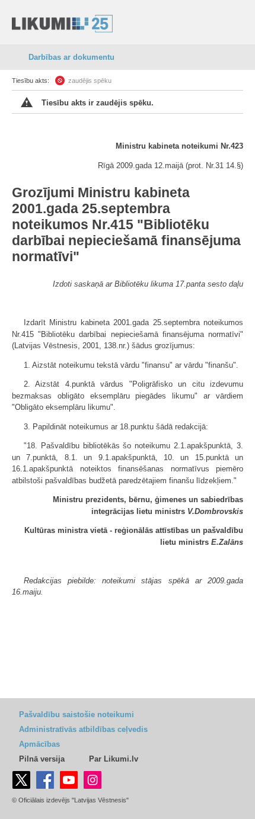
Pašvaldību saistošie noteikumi (76, 714)
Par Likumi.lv (113, 758)
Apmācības (39, 744)
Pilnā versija (42, 758)
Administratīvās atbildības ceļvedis (83, 729)
